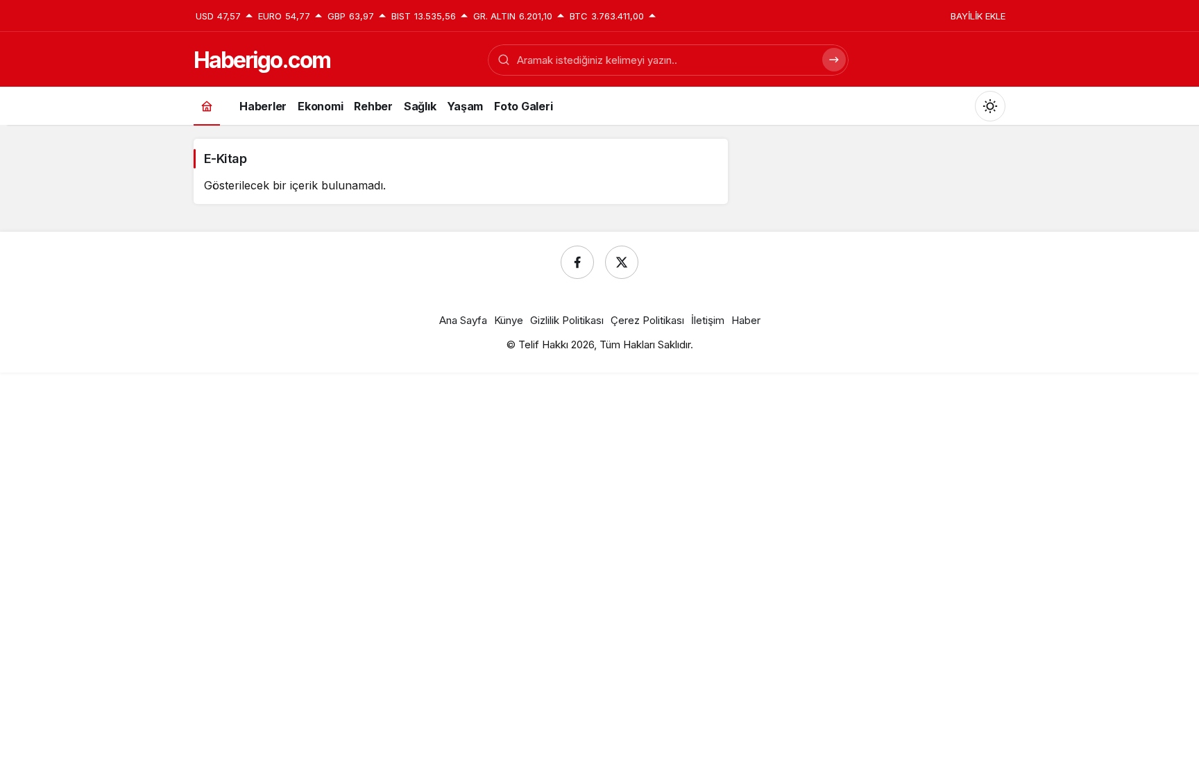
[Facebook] (577, 262)
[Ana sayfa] (207, 106)
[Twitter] (621, 262)
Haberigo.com (262, 60)
